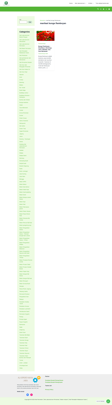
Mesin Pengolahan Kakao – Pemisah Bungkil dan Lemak (24, 234)
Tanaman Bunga (23, 340)
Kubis (20, 168)
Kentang (21, 158)
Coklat (21, 110)
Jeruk (20, 136)
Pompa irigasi (23, 319)
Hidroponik (22, 123)
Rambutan (22, 324)
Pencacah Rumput (24, 294)
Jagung (21, 133)
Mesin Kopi (22, 201)
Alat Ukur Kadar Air (24, 69)
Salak (20, 327)
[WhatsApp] (106, 9)
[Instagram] (100, 9)
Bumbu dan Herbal (24, 99)
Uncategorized (23, 365)
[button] (85, 3)
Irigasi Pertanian (23, 131)
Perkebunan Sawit (24, 311)
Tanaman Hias (23, 343)
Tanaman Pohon (23, 348)
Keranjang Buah (23, 160)
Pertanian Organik (24, 314)
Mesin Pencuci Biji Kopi (25, 222)
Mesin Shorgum (23, 281)
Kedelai (21, 150)
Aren (20, 77)
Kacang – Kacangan (24, 139)
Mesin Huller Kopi (24, 189)
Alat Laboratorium (80, 3)
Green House (23, 118)
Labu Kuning (22, 174)
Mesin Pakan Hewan (25, 211)
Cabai (21, 105)
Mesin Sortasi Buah (24, 283)
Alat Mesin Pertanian (25, 48)
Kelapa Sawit (22, 155)
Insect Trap (22, 128)
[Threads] (109, 9)
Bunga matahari (23, 102)
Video (21, 368)
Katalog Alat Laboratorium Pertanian (23, 146)
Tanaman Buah (23, 337)
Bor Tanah (22, 87)
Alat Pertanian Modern (25, 62)
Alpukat (21, 74)
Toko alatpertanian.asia (102, 3)
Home (71, 3)
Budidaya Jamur (23, 92)
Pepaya (21, 299)
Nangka (21, 286)
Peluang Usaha (23, 291)
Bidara (21, 85)
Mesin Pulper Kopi (24, 271)
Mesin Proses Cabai (24, 264)
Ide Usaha (22, 126)
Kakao (21, 141)
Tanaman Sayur (23, 350)
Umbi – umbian (23, 363)
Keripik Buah (22, 163)
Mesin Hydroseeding (25, 192)
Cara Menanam (23, 107)
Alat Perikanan (23, 55)
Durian (21, 115)
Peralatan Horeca (24, 306)
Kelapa (21, 153)
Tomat (21, 360)
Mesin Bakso (22, 184)
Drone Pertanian (23, 113)
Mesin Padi (22, 204)
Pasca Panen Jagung (25, 289)
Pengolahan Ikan (24, 296)
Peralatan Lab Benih (24, 309)
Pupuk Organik (23, 322)
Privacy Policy (49, 389)
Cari (20, 19)
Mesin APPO (22, 181)
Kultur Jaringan (23, 171)
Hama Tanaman (23, 120)
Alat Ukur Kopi (23, 72)
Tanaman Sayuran (24, 353)
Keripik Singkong (24, 166)
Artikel (90, 3)
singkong (21, 329)
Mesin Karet (22, 194)
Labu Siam (22, 176)
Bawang (21, 82)
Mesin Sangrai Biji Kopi (25, 278)
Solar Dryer (22, 332)
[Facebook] (103, 9)
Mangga (21, 179)
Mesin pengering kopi (25, 225)
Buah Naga (22, 90)
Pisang (21, 316)
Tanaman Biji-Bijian (24, 335)
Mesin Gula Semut (24, 187)
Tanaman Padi (23, 345)
